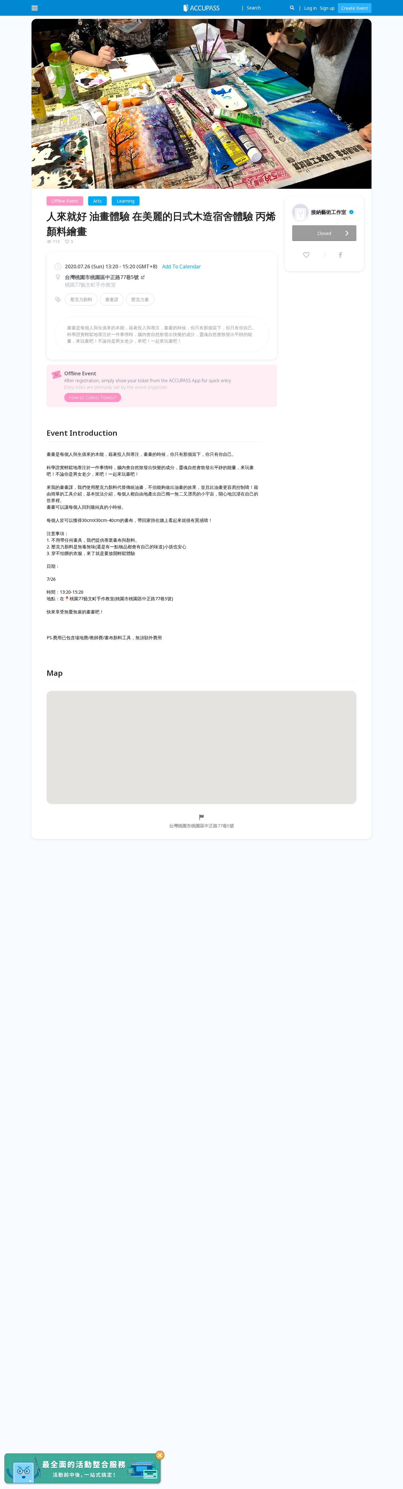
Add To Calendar (181, 266)
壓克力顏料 (81, 299)
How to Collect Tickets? (92, 397)
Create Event (354, 8)
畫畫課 (111, 299)
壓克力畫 (140, 299)
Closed (324, 233)
